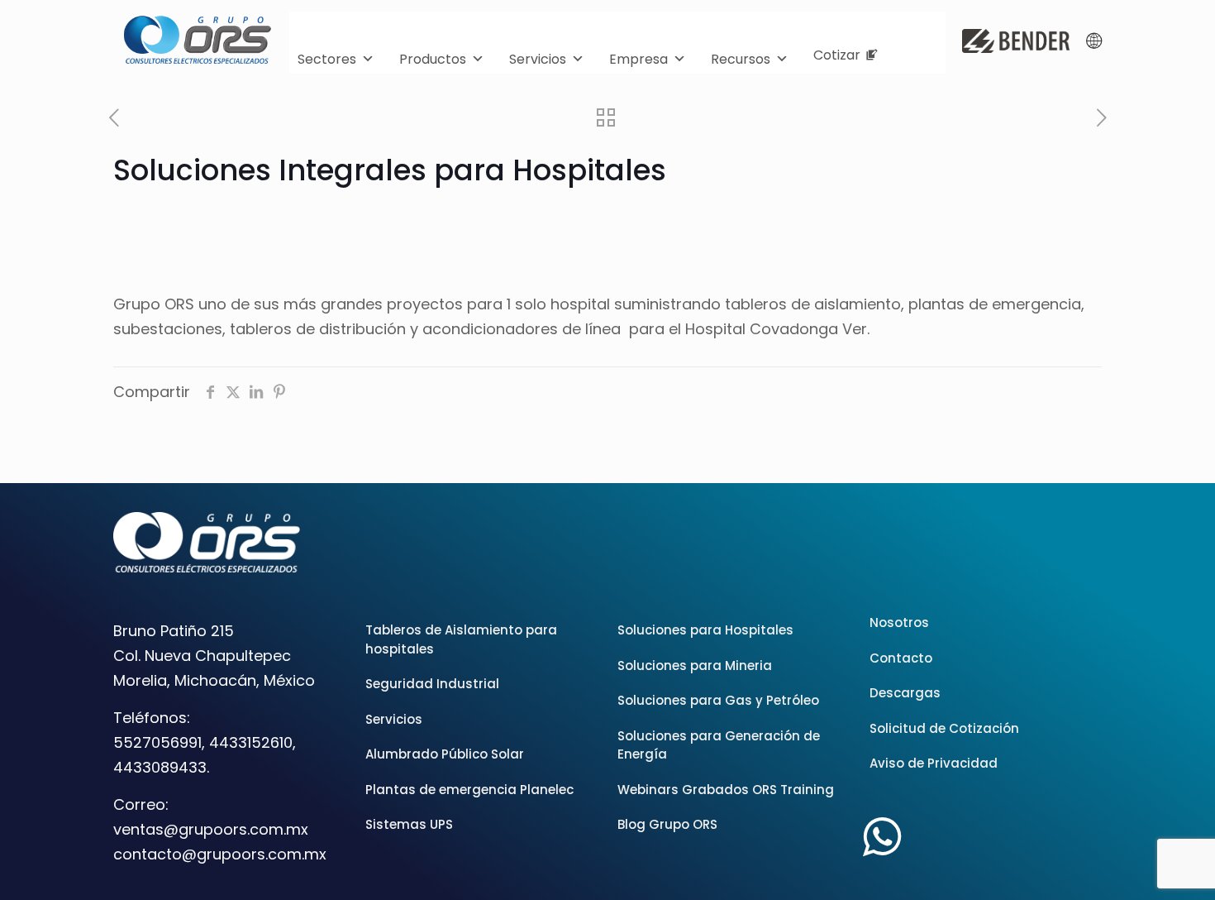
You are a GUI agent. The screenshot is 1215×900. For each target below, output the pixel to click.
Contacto (901, 658)
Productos (432, 59)
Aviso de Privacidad (934, 763)
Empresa (638, 59)
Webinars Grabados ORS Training (725, 789)
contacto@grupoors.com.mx (219, 854)
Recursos (740, 59)
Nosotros (899, 622)
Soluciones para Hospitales (705, 630)
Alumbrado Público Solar (444, 754)
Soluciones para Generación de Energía (718, 745)
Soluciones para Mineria (694, 665)
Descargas (905, 692)
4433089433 (160, 767)
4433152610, (252, 742)
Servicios (537, 59)
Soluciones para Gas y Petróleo (718, 700)
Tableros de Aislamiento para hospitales (461, 639)
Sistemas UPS (409, 824)
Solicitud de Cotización (944, 728)
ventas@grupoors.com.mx (210, 829)
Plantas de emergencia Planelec (469, 789)
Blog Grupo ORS (667, 824)
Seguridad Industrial (432, 683)
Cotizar (836, 55)
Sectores (327, 59)
